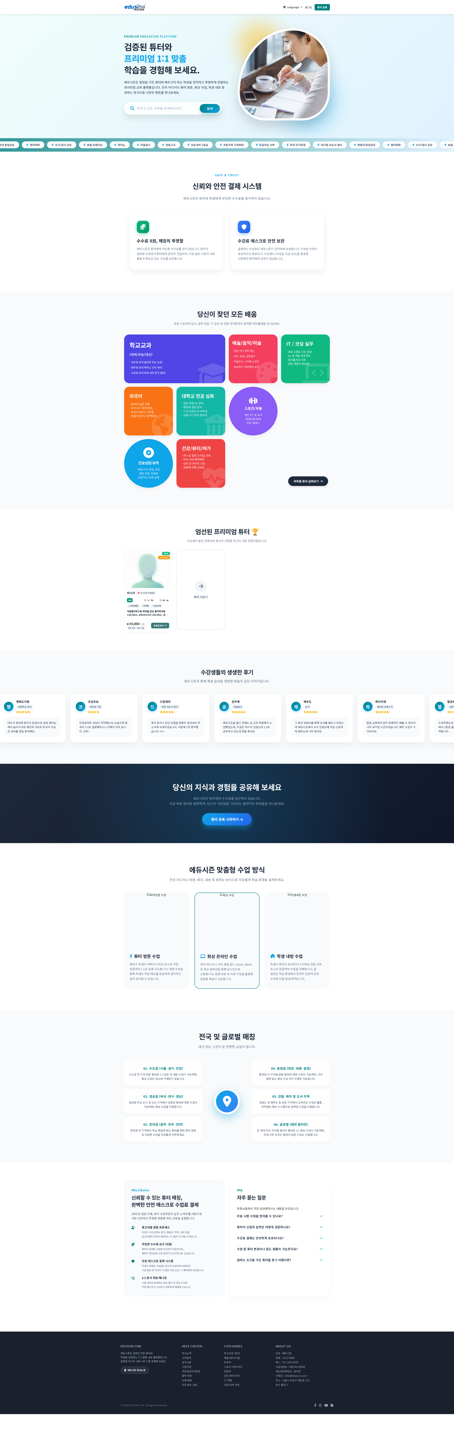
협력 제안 (187, 1375)
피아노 (28, 145)
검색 (210, 108)
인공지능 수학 (174, 145)
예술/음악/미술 (232, 1358)
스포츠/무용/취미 (233, 1367)
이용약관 (186, 1367)
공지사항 (186, 1362)
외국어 (227, 1362)
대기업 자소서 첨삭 (238, 145)
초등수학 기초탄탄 (140, 145)
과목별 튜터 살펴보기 (306, 481)
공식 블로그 (282, 1384)
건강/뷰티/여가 (232, 1375)
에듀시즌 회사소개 (136, 1370)
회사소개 (186, 1353)
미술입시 (52, 145)
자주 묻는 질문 (189, 1384)
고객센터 (186, 1358)
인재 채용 (187, 1380)
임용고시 (77, 145)
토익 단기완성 (204, 145)
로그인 (308, 7)
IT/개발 (228, 1380)
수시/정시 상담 (331, 145)
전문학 (227, 1371)
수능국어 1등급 (106, 145)
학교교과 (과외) (232, 1353)
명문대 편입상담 (273, 145)
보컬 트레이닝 (362, 145)
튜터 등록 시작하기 (225, 819)
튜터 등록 (322, 7)
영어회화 (303, 145)
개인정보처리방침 (191, 1371)
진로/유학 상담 (232, 1384)
